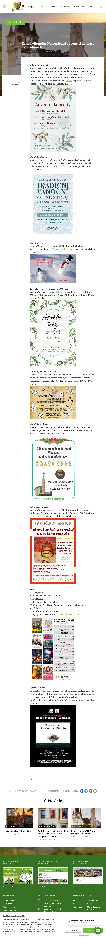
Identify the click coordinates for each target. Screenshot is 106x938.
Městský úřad (79, 7)
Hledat (101, 7)
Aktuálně (42, 7)
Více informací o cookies (47, 922)
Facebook (76, 887)
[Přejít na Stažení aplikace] (18, 875)
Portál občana (8, 900)
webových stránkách (69, 614)
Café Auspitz (62, 292)
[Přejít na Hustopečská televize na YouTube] (53, 875)
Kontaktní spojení (9, 907)
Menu (4, 6)
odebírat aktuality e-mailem (24, 791)
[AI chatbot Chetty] (97, 930)
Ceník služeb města (10, 910)
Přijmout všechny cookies (93, 930)
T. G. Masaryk (92, 900)
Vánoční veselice (59, 249)
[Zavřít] (102, 915)
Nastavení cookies (84, 935)
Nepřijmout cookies (73, 930)
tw (86, 791)
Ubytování (91, 904)
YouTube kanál (43, 887)
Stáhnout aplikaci (9, 887)
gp (91, 791)
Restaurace (77, 907)
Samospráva (66, 7)
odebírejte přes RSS (51, 791)
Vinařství (76, 900)
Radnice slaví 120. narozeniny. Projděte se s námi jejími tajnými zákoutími (53, 834)
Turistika (53, 7)
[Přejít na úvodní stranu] (22, 7)
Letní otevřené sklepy (51, 900)
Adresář (92, 7)
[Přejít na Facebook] (88, 875)
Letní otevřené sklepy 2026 (18, 831)
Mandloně (77, 904)
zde (41, 169)
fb (82, 791)
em (95, 791)
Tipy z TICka (14, 85)
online (69, 81)
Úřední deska (8, 904)
